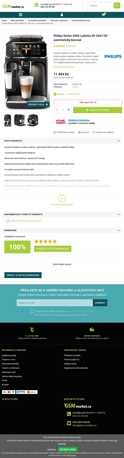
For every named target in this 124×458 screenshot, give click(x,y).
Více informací (71, 455)
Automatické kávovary (81, 20)
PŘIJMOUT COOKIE (68, 449)
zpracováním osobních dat (80, 311)
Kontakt (5, 385)
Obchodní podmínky (10, 364)
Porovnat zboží (71, 359)
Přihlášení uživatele (72, 355)
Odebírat (100, 303)
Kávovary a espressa (59, 20)
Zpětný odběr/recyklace (12, 376)
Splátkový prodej (9, 355)
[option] (7, 120)
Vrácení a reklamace (11, 368)
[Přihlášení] (61, 15)
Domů (4, 20)
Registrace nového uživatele (76, 368)
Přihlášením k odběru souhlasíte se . (64, 311)
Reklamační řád (8, 372)
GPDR (4, 380)
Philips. (75, 87)
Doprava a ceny (8, 359)
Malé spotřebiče (17, 20)
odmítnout (51, 449)
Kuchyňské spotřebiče (37, 20)
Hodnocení (71, 46)
